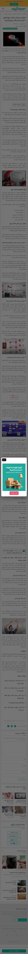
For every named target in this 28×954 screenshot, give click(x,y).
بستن (4, 460)
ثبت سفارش (14, 493)
